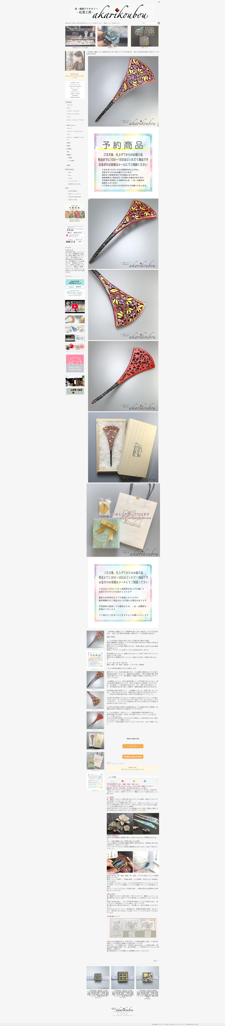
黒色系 (68, 145)
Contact (70, 178)
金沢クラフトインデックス (74, 194)
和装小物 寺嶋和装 (72, 191)
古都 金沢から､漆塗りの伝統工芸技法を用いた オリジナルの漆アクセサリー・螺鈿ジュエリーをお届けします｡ (93, 23)
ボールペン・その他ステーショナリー (75, 138)
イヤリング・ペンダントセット (75, 131)
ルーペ (68, 134)
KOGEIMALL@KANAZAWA (74, 196)
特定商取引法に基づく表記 (74, 184)
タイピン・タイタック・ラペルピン (75, 121)
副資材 (68, 165)
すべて (113, 781)
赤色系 (68, 142)
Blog (69, 175)
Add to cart (132, 746)
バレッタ (69, 128)
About (69, 172)
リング (68, 117)
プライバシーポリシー (73, 181)
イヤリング (70, 105)
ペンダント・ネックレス (73, 111)
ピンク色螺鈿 (71, 160)
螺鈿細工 (69, 154)
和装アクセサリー (71, 125)
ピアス (68, 108)
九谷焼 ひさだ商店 (72, 199)
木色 (68, 151)
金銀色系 (69, 148)
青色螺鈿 (70, 157)
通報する (156, 960)
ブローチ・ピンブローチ (73, 114)
